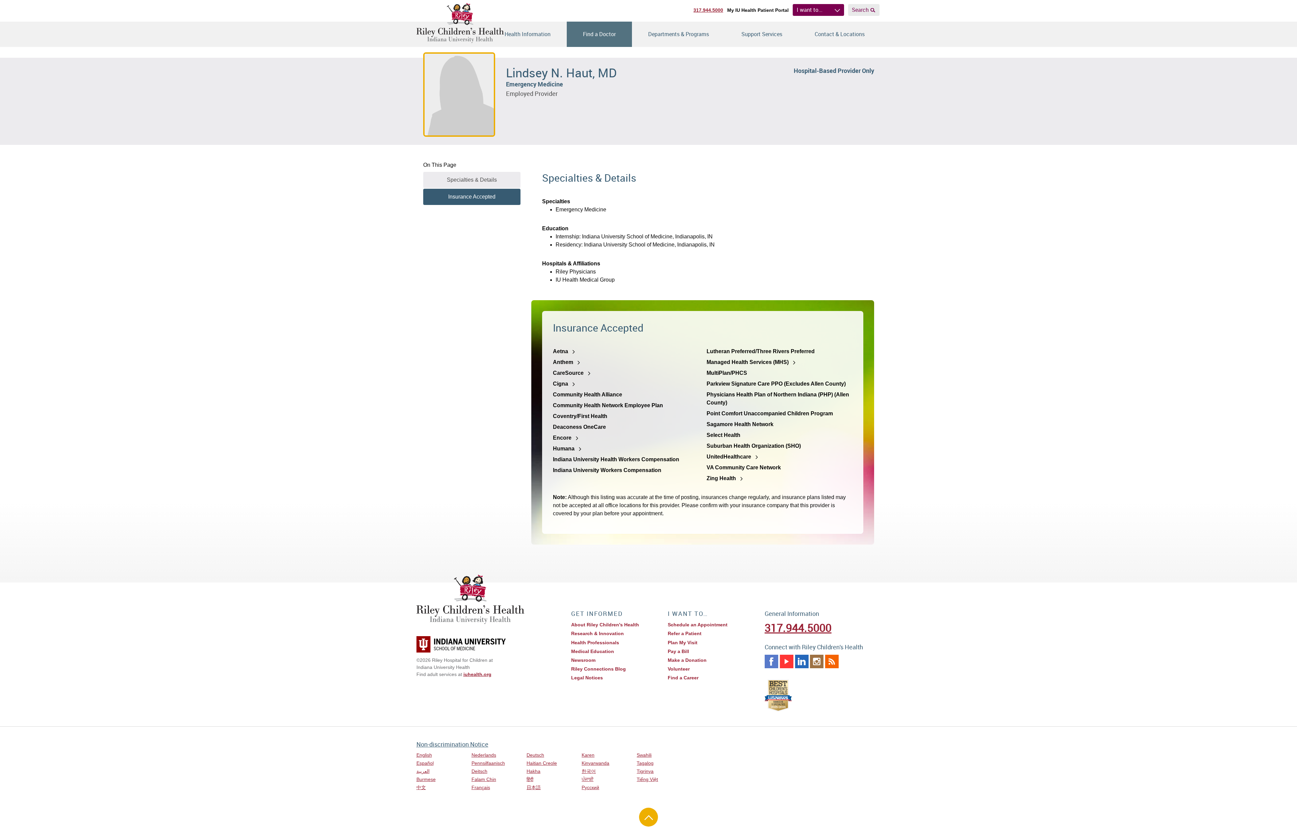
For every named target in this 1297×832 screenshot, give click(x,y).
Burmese (426, 779)
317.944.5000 (708, 10)
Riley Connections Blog (598, 669)
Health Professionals (595, 642)
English (424, 755)
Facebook (771, 661)
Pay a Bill (678, 651)
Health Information (528, 34)
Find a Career (683, 677)
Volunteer (679, 669)
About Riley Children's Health (605, 624)
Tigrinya (645, 771)
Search (860, 10)
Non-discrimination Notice (452, 744)
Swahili (644, 755)
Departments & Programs (678, 34)
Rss (832, 661)
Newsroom (583, 660)
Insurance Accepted (471, 197)
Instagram (816, 661)
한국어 (589, 771)
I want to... (809, 10)
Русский (590, 787)
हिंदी (530, 779)
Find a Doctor (599, 34)
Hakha (533, 771)
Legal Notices (587, 677)
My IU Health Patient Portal (758, 10)
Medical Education (592, 651)
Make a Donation (687, 660)
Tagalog (645, 763)
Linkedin (802, 661)
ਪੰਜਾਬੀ (587, 779)
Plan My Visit (682, 642)
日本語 (534, 787)
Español (425, 763)
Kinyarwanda (595, 763)
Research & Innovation (597, 633)
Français (481, 787)
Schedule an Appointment (698, 624)
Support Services (761, 34)
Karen (588, 755)
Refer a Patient (685, 633)
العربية (423, 771)
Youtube (786, 661)
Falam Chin (484, 779)
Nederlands (484, 755)
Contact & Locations (840, 34)
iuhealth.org (477, 674)
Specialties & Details (472, 180)
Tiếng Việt (647, 779)
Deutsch (535, 755)
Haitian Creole (542, 763)
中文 (421, 787)
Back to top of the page (648, 817)
